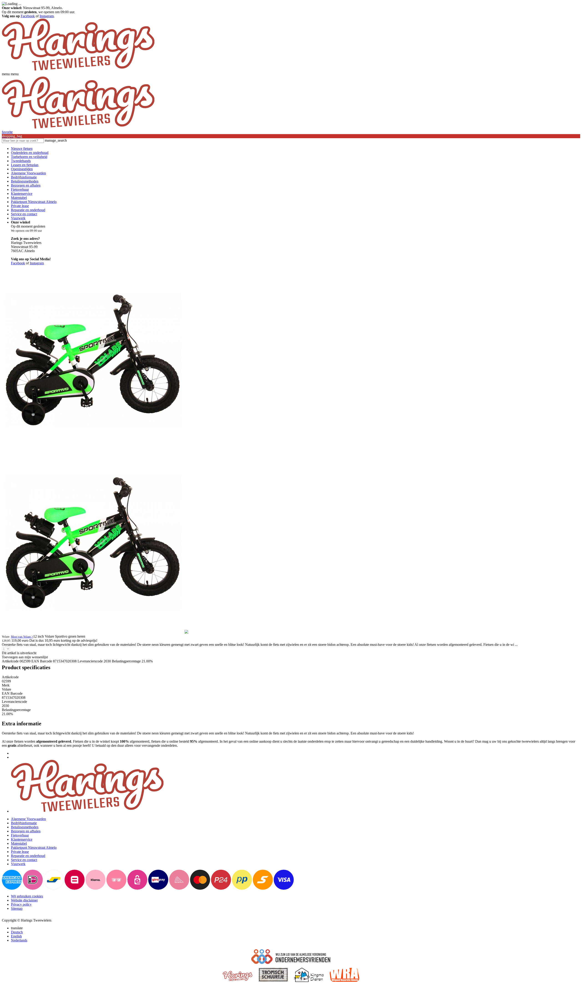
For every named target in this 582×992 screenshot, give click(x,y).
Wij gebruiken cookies (27, 896)
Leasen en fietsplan (24, 165)
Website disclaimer (24, 900)
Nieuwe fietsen (22, 148)
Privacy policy (21, 904)
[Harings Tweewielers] (78, 70)
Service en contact (24, 214)
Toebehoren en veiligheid (29, 157)
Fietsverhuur (20, 189)
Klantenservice (21, 193)
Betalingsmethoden (24, 181)
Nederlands (19, 940)
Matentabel (19, 198)
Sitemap (17, 908)
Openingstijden (22, 169)
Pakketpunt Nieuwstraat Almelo (34, 202)
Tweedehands (21, 161)
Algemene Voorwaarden (28, 173)
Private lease (20, 206)
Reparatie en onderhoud (28, 210)
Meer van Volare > (22, 636)
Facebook (28, 16)
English (16, 936)
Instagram (47, 16)
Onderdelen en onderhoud (29, 153)
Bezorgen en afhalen (25, 185)
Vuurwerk (18, 218)
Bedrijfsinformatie (24, 177)
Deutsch (17, 932)
